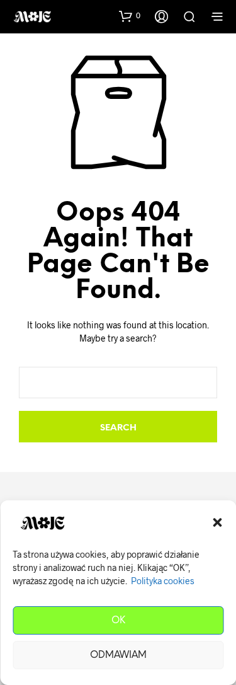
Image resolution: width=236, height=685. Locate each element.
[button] (217, 522)
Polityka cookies (162, 580)
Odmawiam (118, 655)
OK (118, 621)
